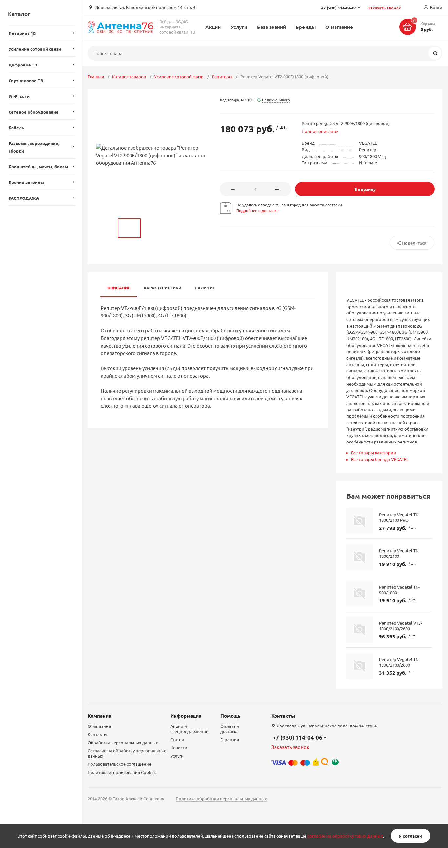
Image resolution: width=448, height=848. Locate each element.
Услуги (239, 27)
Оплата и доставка (229, 728)
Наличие (205, 287)
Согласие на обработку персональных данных (127, 753)
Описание (119, 287)
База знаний (271, 27)
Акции (213, 27)
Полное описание (320, 131)
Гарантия (229, 739)
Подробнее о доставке (257, 210)
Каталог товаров (129, 76)
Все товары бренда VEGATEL (380, 459)
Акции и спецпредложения (189, 728)
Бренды (305, 27)
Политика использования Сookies (122, 772)
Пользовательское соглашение (119, 764)
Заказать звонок (384, 7)
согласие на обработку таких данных (345, 836)
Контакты (97, 734)
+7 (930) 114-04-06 (297, 737)
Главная (96, 76)
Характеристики (163, 287)
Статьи (177, 739)
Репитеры (222, 76)
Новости (178, 747)
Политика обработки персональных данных (221, 798)
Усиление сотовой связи (179, 76)
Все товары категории (373, 452)
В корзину (365, 189)
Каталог (19, 13)
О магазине (339, 27)
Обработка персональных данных (123, 742)
